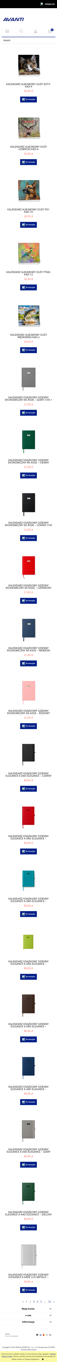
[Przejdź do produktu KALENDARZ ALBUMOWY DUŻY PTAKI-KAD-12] (28, 253)
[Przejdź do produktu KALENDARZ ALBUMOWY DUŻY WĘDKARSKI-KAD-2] (28, 316)
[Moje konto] (35, 31)
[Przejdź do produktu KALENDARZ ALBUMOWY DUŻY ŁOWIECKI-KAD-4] (28, 128)
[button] (7, 31)
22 (49, 1301)
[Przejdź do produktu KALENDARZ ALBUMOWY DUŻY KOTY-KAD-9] (28, 65)
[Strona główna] (28, 18)
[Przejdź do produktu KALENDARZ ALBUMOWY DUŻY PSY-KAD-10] (28, 191)
